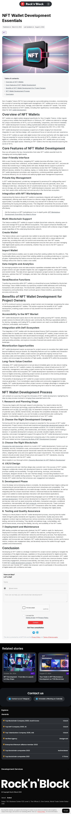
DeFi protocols (31, 503)
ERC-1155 (28, 409)
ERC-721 (18, 409)
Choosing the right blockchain (12, 446)
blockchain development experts (52, 425)
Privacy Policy (36, 637)
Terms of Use (30, 618)
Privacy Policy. (43, 618)
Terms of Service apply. (50, 637)
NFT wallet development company (20, 563)
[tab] (3, 798)
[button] (48, 4)
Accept (66, 811)
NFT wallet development (17, 110)
